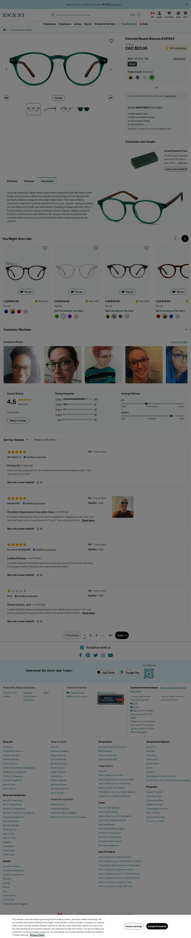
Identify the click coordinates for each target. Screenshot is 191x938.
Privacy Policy (37, 935)
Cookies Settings (134, 926)
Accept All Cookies (157, 926)
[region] (95, 926)
